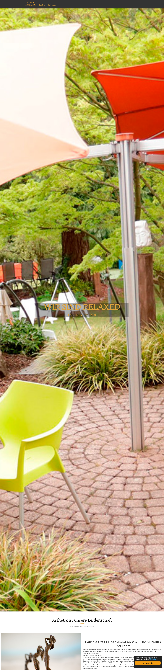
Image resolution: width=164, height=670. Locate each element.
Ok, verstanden (147, 663)
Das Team (42, 5)
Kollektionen (52, 5)
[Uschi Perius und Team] (30, 4)
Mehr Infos (154, 659)
